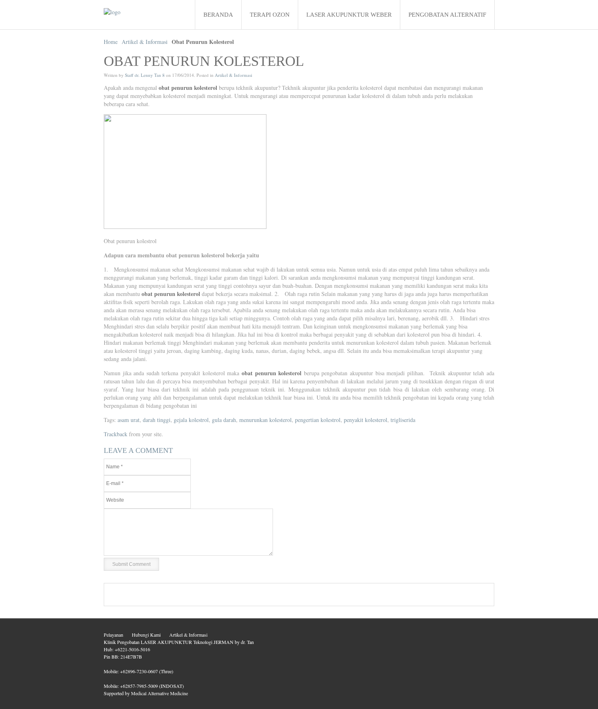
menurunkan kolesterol (265, 420)
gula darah (224, 420)
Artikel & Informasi (145, 42)
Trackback (115, 434)
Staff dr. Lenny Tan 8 (145, 75)
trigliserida (403, 420)
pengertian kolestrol (317, 420)
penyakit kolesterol (365, 420)
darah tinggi (156, 420)
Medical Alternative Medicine (159, 693)
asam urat (129, 420)
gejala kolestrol (191, 420)
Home (111, 42)
